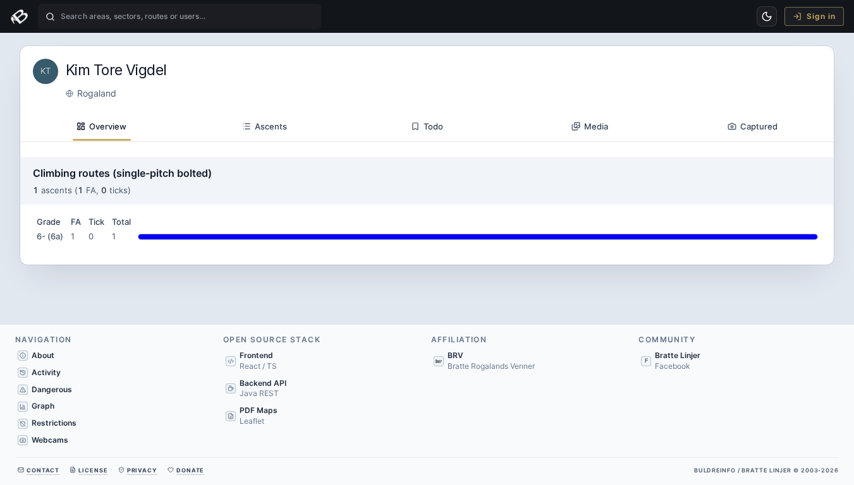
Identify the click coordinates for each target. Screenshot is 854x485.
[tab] (101, 126)
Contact (43, 470)
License (92, 470)
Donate (190, 470)
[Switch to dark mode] (767, 16)
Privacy (142, 470)
